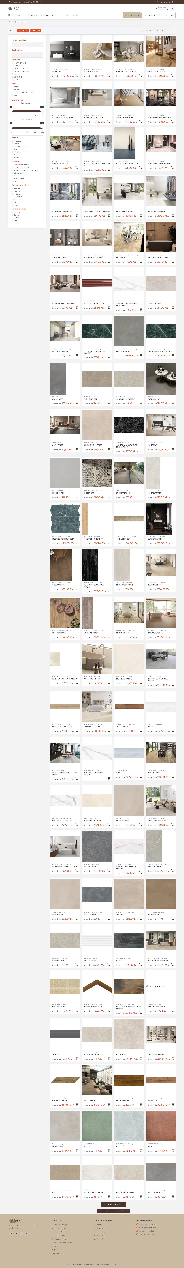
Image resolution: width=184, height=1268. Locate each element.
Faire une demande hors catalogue (158, 15)
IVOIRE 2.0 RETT (58, 1146)
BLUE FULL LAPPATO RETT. (63, 211)
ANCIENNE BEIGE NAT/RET (95, 257)
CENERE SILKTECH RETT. (158, 821)
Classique (17, 95)
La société (63, 15)
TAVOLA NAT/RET (123, 727)
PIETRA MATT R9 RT (60, 163)
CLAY (54, 1192)
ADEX (16, 80)
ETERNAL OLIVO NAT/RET (126, 71)
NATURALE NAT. (154, 585)
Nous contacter (100, 1235)
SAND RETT (120, 914)
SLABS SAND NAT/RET (93, 445)
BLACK (119, 960)
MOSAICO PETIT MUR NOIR (63, 539)
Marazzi (54, 1246)
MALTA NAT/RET (122, 351)
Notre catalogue (131, 15)
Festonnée (18, 218)
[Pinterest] (27, 1233)
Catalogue (32, 15)
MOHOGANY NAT (123, 1100)
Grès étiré (17, 176)
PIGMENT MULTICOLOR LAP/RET (65, 867)
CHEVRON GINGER (59, 1100)
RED (150, 1146)
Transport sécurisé (146, 1234)
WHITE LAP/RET (154, 493)
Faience (35, 30)
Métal (16, 181)
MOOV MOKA (89, 1100)
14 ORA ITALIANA (20, 63)
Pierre (16, 155)
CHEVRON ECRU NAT (156, 71)
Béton (16, 149)
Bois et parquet (19, 141)
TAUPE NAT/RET (154, 303)
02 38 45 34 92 (36, 2)
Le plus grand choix (147, 1231)
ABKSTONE (18, 77)
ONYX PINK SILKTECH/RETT (159, 163)
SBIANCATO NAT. (122, 633)
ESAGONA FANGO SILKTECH (63, 303)
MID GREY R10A (58, 493)
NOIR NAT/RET (90, 867)
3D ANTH (55, 1054)
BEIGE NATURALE (91, 71)
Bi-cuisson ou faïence (21, 168)
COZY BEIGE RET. (59, 1006)
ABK (15, 74)
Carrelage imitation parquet (62, 1243)
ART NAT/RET (57, 445)
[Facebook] (16, 1233)
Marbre (16, 158)
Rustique (17, 90)
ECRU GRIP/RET (122, 821)
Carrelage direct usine (147, 1228)
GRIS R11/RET (121, 1146)
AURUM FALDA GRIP (92, 1054)
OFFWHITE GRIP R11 (60, 351)
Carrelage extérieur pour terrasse (64, 1232)
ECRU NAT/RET (154, 633)
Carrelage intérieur (59, 1239)
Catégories (15, 15)
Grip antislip (18, 197)
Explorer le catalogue (60, 1225)
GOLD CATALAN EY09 (156, 1006)
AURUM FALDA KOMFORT (126, 1192)
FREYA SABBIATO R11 (124, 585)
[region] (27, 71)
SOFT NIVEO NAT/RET (92, 679)
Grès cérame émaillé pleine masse (26, 170)
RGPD (113, 1264)
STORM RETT (57, 399)
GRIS (118, 773)
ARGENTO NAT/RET (155, 867)
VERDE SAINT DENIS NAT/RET (160, 351)
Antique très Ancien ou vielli (24, 92)
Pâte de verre (19, 179)
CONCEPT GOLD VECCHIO (62, 821)
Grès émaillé (18, 173)
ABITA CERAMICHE (21, 69)
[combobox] (156, 30)
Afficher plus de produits (113, 1204)
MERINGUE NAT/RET (124, 679)
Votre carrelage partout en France (107, 1232)
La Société (98, 1225)
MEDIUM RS (121, 257)
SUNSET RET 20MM (123, 493)
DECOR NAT (89, 493)
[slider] (11, 110)
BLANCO (151, 727)
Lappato (17, 191)
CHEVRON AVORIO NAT (93, 118)
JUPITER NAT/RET (155, 539)
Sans (15, 202)
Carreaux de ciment (21, 147)
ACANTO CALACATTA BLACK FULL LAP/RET (127, 446)
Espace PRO (99, 1239)
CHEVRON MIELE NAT (125, 118)
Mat (15, 200)
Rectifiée (17, 212)
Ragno (54, 1250)
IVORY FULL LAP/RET (156, 211)
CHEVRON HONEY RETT (93, 539)
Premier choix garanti (147, 1224)
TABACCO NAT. (58, 585)
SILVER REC (57, 71)
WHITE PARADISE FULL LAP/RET (97, 211)
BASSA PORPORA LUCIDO (94, 303)
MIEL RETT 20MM (59, 633)
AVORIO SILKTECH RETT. (94, 727)
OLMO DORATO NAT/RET (62, 727)
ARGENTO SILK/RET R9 (125, 399)
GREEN (87, 1146)
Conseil (75, 15)
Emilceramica (57, 1253)
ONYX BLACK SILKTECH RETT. (159, 118)
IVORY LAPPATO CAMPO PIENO (65, 679)
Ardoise (16, 144)
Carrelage (22, 30)
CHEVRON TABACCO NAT (158, 257)
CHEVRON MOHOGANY (93, 1006)
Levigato (17, 194)
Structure (17, 205)
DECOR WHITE (90, 960)
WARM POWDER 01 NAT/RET (127, 163)
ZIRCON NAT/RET (59, 257)
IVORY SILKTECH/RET (124, 211)
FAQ (54, 15)
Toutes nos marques (59, 1228)
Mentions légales (103, 1264)
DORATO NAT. (153, 773)
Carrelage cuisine (58, 1235)
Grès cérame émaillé (21, 165)
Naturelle (17, 188)
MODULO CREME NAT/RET (158, 960)
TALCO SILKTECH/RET (156, 1054)
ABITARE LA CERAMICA (23, 71)
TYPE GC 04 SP (154, 399)
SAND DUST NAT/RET (92, 821)
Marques (44, 15)
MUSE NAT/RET (154, 914)
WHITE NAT (152, 445)
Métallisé (17, 152)
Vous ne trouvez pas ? (165, 2)
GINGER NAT (153, 1100)
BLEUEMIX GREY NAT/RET (62, 118)
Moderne (17, 87)
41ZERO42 (18, 66)
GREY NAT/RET (154, 1192)
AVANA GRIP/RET (123, 539)
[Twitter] (11, 1233)
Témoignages (99, 1228)
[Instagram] (21, 1233)
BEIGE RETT (121, 1054)
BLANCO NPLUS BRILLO (94, 1192)
